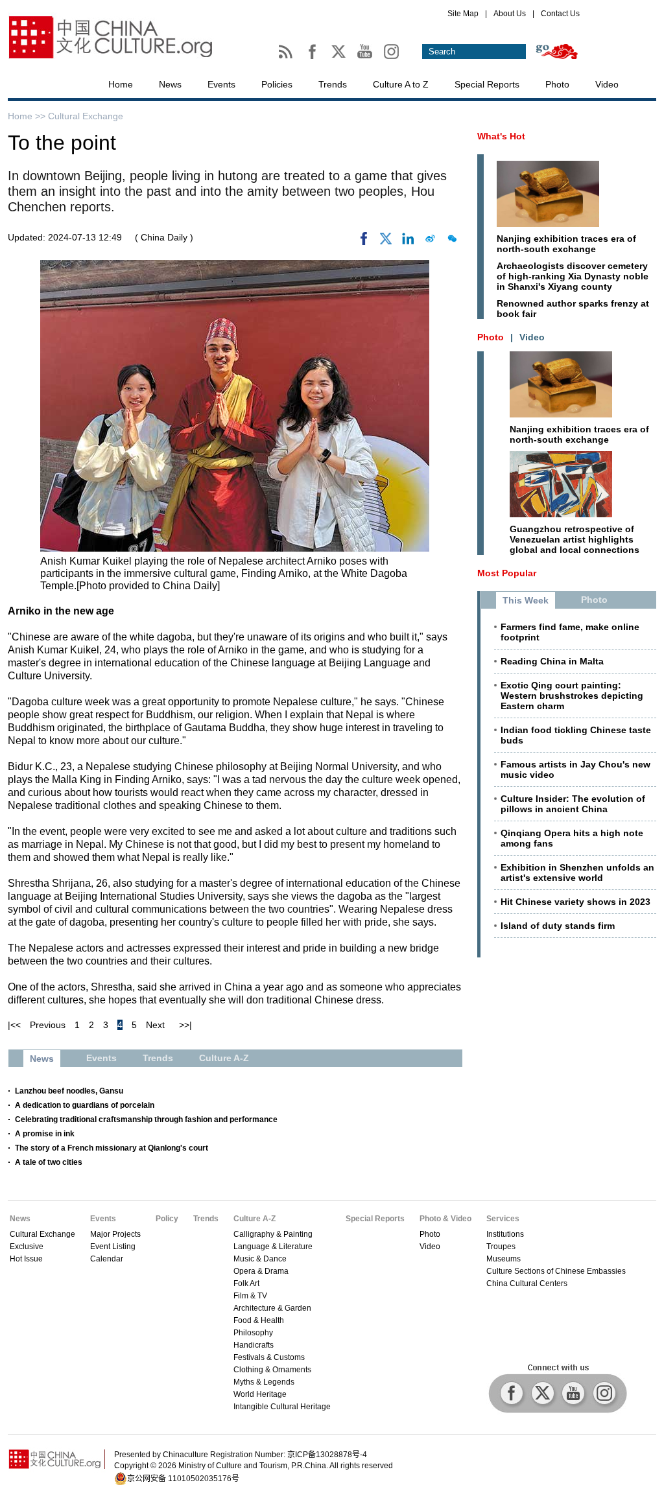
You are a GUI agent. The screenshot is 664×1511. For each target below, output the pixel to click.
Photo (557, 84)
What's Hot (501, 136)
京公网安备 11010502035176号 (183, 1478)
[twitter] (386, 242)
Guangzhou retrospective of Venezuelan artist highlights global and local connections (574, 539)
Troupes (501, 1246)
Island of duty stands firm (558, 925)
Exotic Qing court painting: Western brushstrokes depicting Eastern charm (572, 695)
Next (155, 1025)
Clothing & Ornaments (272, 1369)
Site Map (463, 13)
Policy (167, 1218)
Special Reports (487, 84)
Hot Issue (26, 1258)
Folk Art (246, 1283)
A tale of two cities (48, 1162)
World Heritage (260, 1394)
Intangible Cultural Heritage (282, 1406)
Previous (47, 1025)
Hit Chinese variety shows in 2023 (575, 901)
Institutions (505, 1234)
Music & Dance (260, 1258)
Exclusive (26, 1246)
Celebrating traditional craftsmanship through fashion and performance (146, 1119)
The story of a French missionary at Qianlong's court (111, 1148)
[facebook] (364, 242)
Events (221, 84)
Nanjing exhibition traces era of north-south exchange (566, 243)
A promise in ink (45, 1133)
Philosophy (253, 1332)
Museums (503, 1258)
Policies (276, 84)
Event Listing (113, 1246)
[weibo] (430, 242)
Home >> (28, 116)
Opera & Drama (261, 1271)
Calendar (106, 1258)
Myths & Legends (263, 1382)
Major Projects (115, 1234)
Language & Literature (273, 1246)
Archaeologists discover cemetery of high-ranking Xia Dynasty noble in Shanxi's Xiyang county (572, 276)
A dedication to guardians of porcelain (84, 1105)
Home (120, 84)
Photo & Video (445, 1218)
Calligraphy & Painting (273, 1234)
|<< (14, 1025)
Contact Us (560, 13)
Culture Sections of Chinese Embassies (556, 1271)
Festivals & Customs (269, 1357)
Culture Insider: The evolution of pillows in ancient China (573, 803)
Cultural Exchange (85, 116)
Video (607, 84)
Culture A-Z (254, 1218)
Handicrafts (253, 1345)
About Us (509, 13)
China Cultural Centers (526, 1283)
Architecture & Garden (272, 1308)
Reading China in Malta (552, 661)
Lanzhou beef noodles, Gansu (69, 1090)
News (170, 84)
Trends (332, 84)
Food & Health (258, 1320)
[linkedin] (408, 242)
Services (502, 1218)
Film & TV (250, 1295)
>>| (185, 1025)
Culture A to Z (401, 84)
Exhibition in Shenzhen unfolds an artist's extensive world (577, 872)
